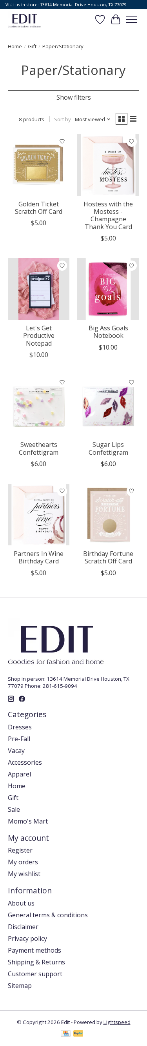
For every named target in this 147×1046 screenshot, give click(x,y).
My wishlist (24, 873)
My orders (23, 862)
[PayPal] (78, 1034)
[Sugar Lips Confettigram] (108, 405)
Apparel (19, 774)
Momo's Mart (28, 821)
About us (21, 903)
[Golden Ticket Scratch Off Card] (38, 165)
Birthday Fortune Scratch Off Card (108, 557)
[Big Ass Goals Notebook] (108, 289)
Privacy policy (27, 938)
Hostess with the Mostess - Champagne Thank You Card (108, 215)
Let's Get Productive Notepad (38, 335)
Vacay (16, 750)
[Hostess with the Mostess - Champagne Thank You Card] (108, 165)
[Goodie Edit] (24, 19)
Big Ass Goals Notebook (108, 332)
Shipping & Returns (36, 962)
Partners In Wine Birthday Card (39, 557)
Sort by (62, 119)
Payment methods (34, 950)
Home (15, 46)
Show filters (73, 97)
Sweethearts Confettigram (38, 448)
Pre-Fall (19, 738)
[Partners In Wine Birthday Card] (38, 514)
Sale (14, 809)
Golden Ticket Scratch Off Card (38, 208)
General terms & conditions (48, 915)
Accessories (25, 762)
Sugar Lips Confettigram (108, 448)
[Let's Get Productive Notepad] (38, 289)
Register (20, 850)
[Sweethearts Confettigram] (38, 405)
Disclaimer (23, 926)
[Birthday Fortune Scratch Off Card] (108, 514)
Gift (32, 46)
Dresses (20, 727)
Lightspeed (117, 1022)
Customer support (35, 973)
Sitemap (20, 985)
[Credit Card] (66, 1034)
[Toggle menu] (131, 19)
